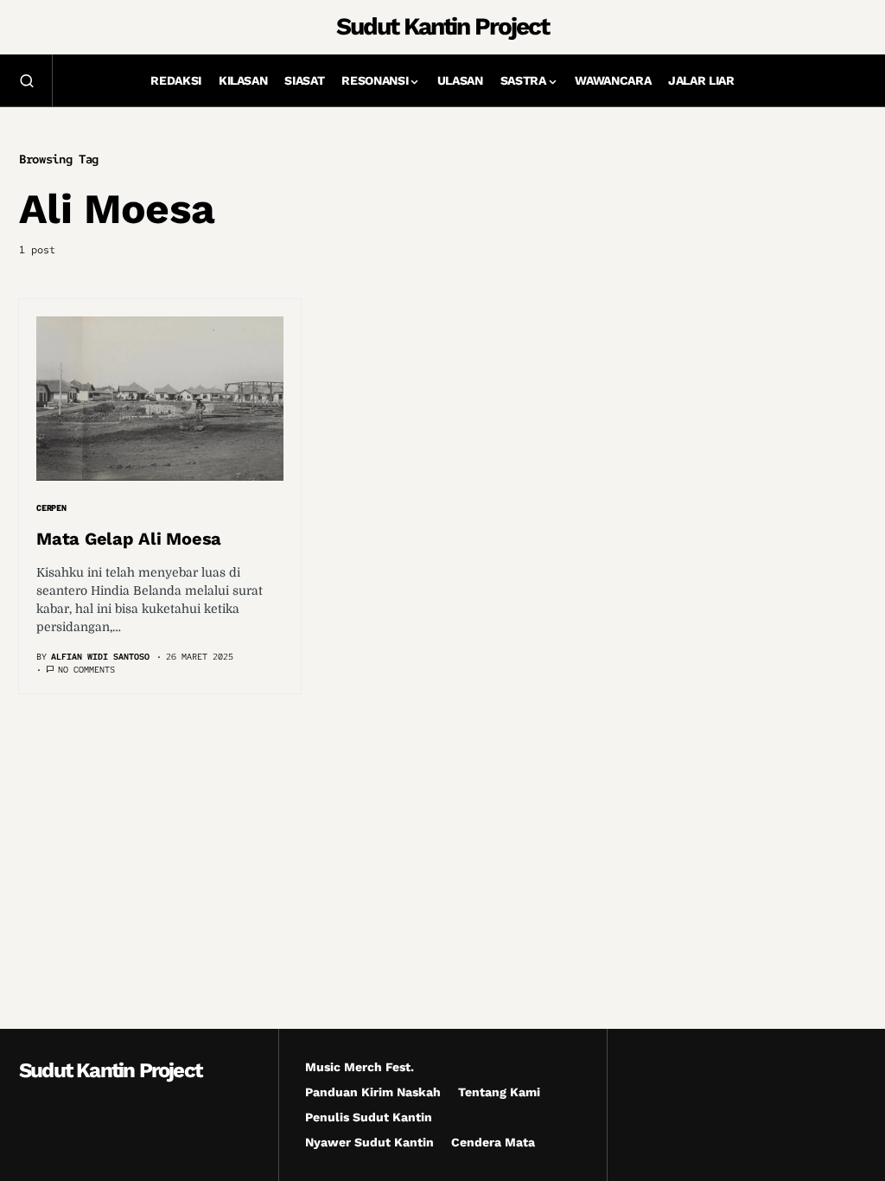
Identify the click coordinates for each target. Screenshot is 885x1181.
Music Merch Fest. (359, 1067)
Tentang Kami (499, 1092)
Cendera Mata (493, 1142)
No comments (86, 669)
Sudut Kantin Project (442, 26)
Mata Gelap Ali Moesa (128, 538)
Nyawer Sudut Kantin (369, 1142)
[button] (27, 80)
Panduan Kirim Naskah (373, 1092)
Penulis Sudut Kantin (368, 1117)
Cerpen (51, 508)
